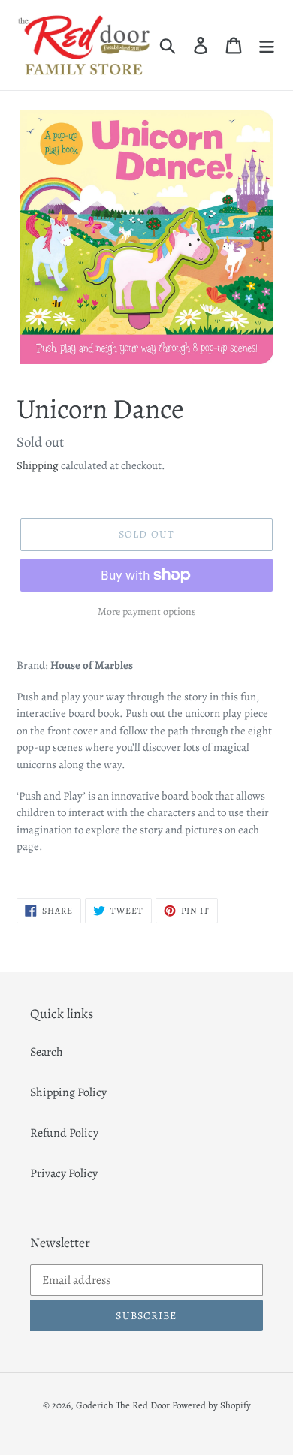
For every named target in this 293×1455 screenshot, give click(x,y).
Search (46, 1052)
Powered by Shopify (211, 1405)
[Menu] (266, 45)
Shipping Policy (68, 1092)
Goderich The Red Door (123, 1405)
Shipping (38, 465)
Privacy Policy (64, 1173)
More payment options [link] (147, 611)
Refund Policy (64, 1133)
